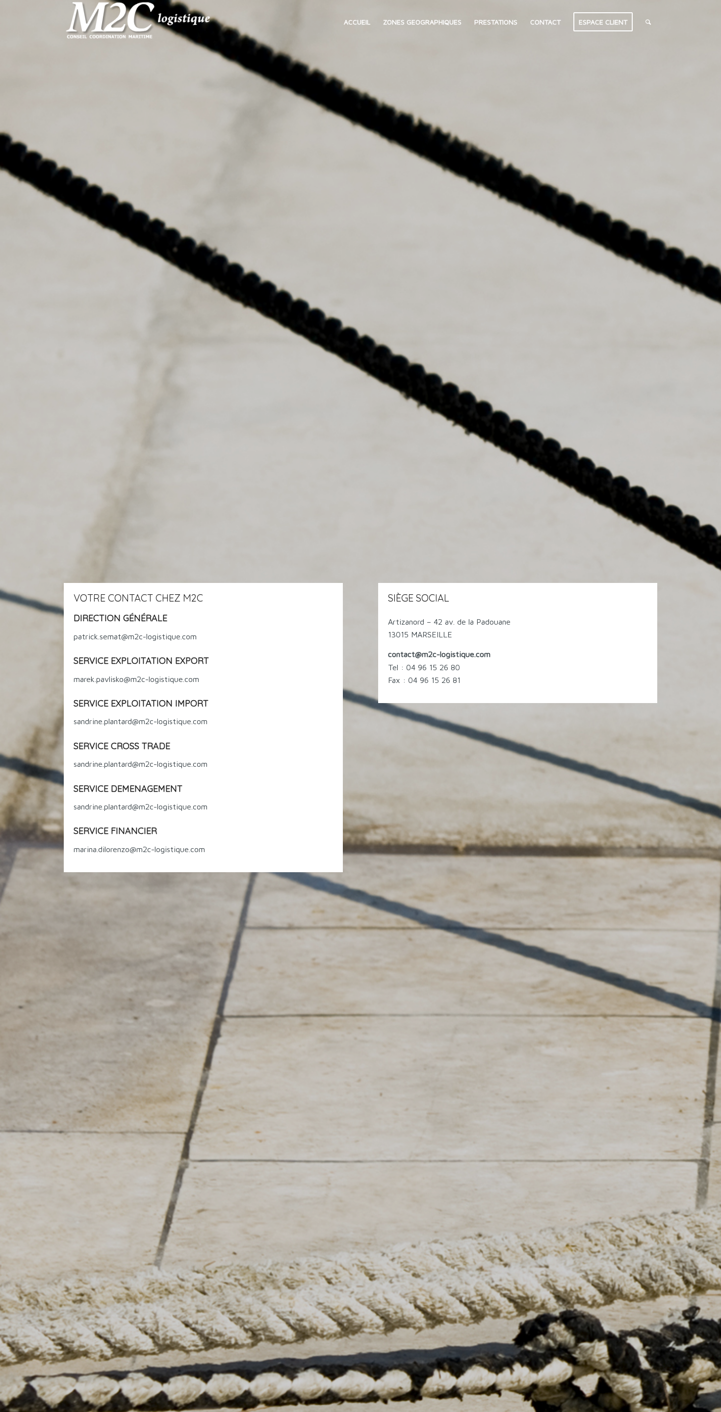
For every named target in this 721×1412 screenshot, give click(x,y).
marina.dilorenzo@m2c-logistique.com (139, 849)
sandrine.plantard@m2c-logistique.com (140, 721)
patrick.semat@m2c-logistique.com (135, 636)
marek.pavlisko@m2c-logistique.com (136, 679)
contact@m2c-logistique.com (439, 654)
